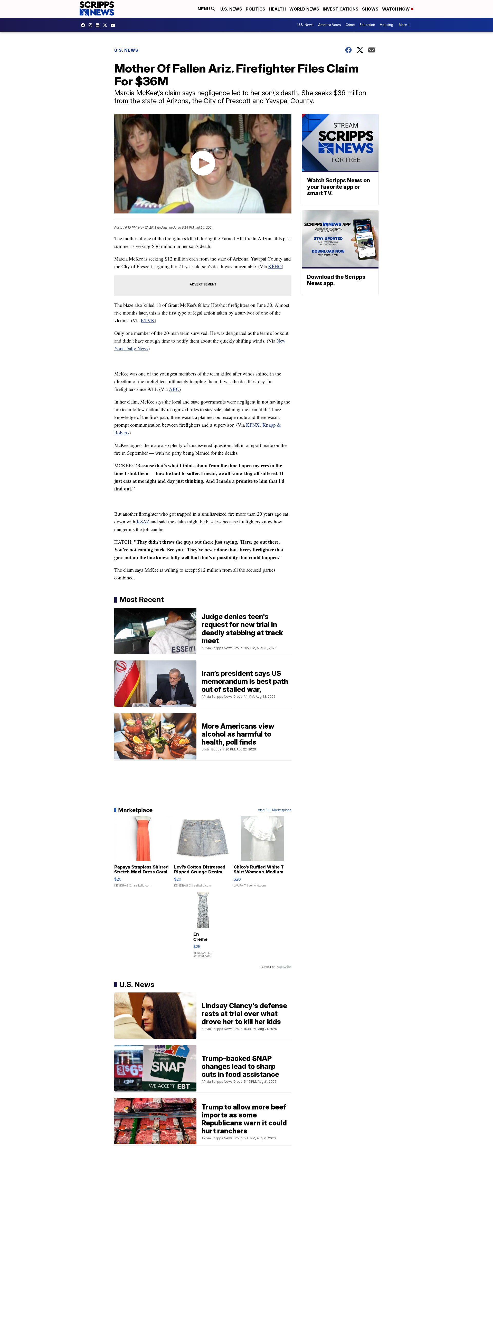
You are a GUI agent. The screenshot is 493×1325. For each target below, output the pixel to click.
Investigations (340, 9)
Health (277, 9)
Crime (350, 25)
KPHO (275, 266)
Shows (370, 9)
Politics (255, 9)
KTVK (148, 320)
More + (404, 25)
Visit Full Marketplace (274, 810)
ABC (174, 389)
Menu (204, 9)
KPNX (253, 425)
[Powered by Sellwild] (284, 967)
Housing (386, 25)
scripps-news (99, 25)
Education (367, 25)
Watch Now (396, 9)
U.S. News (231, 9)
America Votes (329, 25)
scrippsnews (84, 25)
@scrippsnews (114, 25)
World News (304, 9)
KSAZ (143, 521)
